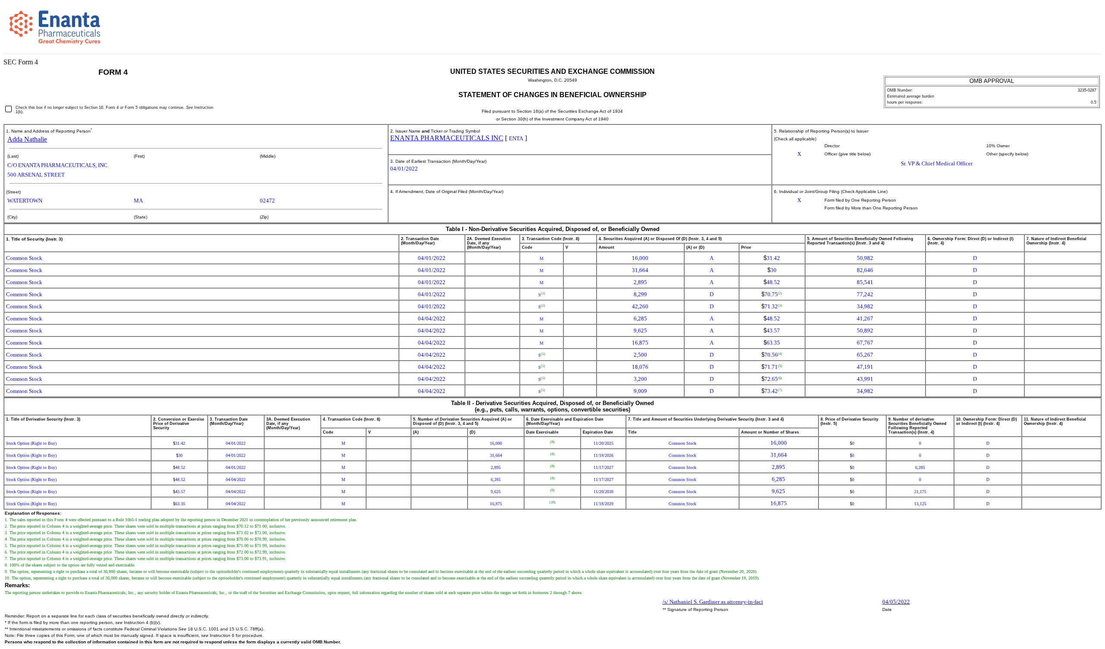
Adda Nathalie (27, 139)
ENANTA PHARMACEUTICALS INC (446, 138)
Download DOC (1060, 20)
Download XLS (1085, 20)
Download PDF (1073, 20)
